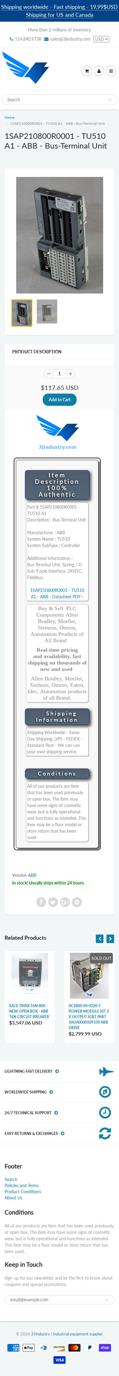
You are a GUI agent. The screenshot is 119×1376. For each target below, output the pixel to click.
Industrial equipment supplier (78, 1333)
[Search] (110, 100)
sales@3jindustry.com (70, 38)
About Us (13, 1197)
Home (9, 117)
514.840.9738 (28, 38)
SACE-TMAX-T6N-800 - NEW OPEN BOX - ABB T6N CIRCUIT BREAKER (29, 1011)
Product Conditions (23, 1191)
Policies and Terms (22, 1185)
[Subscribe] (107, 1300)
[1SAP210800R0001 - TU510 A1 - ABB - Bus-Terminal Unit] (59, 235)
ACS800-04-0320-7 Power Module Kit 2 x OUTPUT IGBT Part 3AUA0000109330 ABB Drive (89, 1016)
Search (11, 1179)
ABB (32, 875)
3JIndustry (40, 1333)
